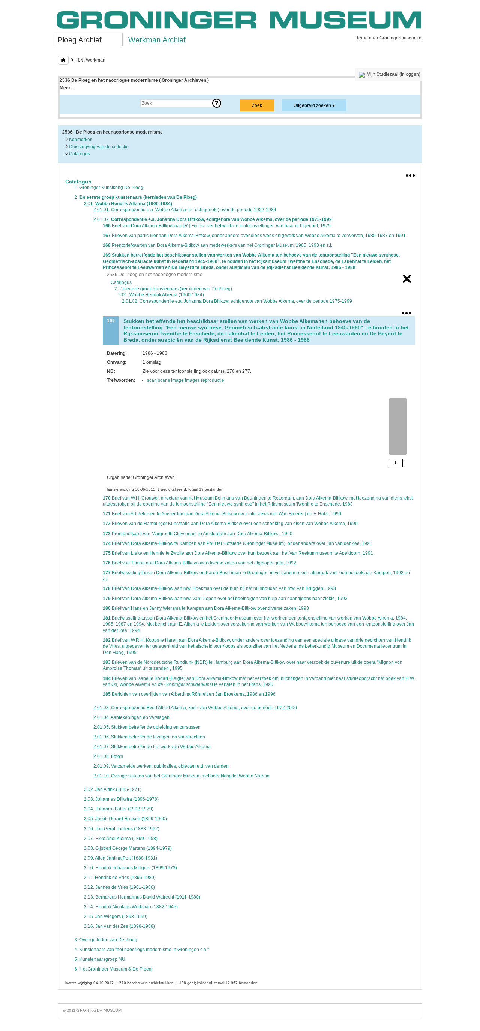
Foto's (108, 756)
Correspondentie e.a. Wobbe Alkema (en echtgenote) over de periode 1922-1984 (184, 209)
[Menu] (410, 174)
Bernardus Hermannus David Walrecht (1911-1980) (142, 897)
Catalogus (79, 153)
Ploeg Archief (80, 40)
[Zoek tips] (216, 103)
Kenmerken (80, 139)
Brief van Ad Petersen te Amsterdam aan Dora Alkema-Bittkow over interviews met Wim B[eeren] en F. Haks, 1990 (222, 513)
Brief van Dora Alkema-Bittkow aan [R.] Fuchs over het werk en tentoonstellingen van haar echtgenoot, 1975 (217, 225)
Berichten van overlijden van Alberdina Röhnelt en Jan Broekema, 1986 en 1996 (189, 694)
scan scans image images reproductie (185, 380)
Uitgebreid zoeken (312, 105)
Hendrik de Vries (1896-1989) (120, 877)
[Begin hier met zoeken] (63, 60)
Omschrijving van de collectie (98, 146)
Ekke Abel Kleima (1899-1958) (121, 838)
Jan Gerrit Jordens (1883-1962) (121, 828)
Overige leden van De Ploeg (106, 939)
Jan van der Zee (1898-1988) (119, 926)
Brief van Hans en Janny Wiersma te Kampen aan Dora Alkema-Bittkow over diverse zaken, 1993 (206, 608)
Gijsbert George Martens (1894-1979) (128, 848)
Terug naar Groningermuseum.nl (389, 38)
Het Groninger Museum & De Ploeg (113, 969)
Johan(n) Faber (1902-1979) (118, 809)
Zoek (72, 103)
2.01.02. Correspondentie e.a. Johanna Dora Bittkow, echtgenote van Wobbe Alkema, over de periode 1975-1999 (237, 301)
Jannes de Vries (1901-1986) (119, 887)
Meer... (67, 87)
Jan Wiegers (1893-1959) (115, 916)
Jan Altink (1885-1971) (112, 789)
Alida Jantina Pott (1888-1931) (120, 858)
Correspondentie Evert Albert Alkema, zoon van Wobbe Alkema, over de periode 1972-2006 (195, 707)
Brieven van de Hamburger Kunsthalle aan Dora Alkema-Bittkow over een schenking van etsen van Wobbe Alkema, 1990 (230, 523)
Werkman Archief (157, 40)
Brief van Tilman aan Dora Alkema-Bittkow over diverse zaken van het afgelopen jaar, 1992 (199, 563)
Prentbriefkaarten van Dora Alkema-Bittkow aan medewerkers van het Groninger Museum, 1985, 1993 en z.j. (217, 245)
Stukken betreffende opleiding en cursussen (147, 727)
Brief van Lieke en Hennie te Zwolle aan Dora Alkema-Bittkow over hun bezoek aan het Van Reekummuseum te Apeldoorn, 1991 (238, 553)
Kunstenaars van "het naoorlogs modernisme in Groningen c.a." (142, 949)
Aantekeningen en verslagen (131, 717)
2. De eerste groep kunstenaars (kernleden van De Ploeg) (173, 288)
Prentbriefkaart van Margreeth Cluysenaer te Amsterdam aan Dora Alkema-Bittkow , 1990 (197, 533)
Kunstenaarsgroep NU (100, 959)
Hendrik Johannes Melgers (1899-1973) (130, 867)
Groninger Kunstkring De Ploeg (109, 187)
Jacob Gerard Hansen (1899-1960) (125, 818)
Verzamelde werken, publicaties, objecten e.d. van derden (161, 766)
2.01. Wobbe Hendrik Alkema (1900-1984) (161, 294)
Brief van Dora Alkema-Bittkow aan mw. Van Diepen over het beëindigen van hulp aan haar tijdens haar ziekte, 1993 (225, 598)
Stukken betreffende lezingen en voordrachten (149, 737)
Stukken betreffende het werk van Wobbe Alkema (152, 746)
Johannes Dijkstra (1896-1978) (121, 799)
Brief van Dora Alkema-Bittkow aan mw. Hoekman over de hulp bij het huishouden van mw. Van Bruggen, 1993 (219, 588)
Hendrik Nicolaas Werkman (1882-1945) (131, 906)
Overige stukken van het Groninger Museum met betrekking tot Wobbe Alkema (181, 776)
